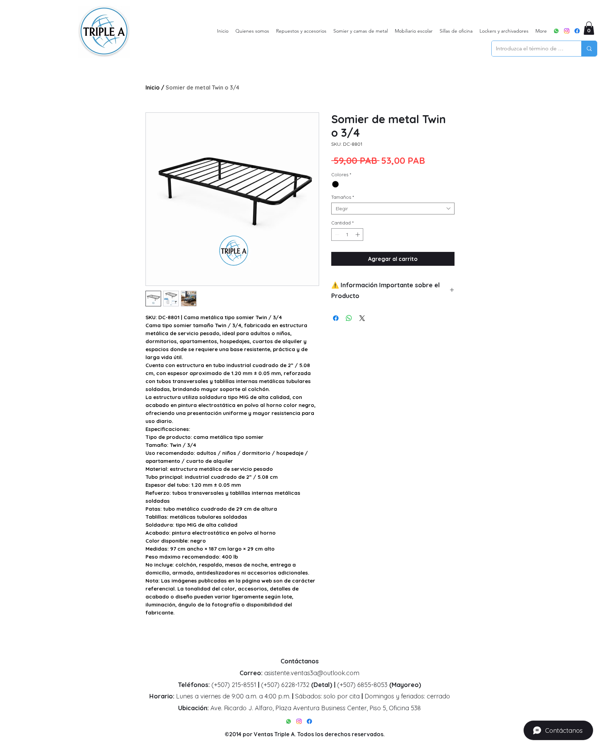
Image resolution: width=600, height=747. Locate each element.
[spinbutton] (347, 234)
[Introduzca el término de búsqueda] (589, 48)
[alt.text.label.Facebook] (577, 30)
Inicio (152, 87)
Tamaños (342, 197)
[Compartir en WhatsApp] (349, 318)
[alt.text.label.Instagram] (566, 30)
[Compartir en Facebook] (336, 318)
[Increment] (358, 234)
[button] (588, 28)
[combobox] (393, 208)
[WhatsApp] (556, 30)
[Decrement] (336, 234)
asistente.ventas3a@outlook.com (311, 673)
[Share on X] (362, 318)
